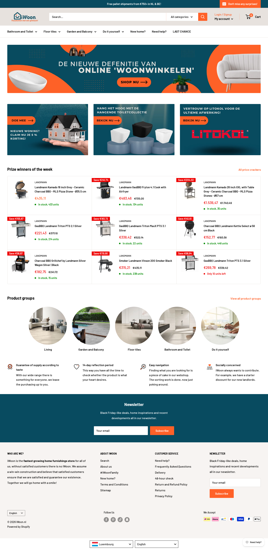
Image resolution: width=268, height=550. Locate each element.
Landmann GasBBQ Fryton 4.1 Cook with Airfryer (142, 189)
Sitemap (105, 490)
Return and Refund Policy (171, 484)
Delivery (160, 472)
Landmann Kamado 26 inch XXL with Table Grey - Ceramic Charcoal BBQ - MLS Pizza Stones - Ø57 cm (229, 191)
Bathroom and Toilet (20, 31)
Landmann (41, 182)
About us (106, 466)
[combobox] (111, 544)
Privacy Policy (163, 496)
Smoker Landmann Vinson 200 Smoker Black (145, 260)
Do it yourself (111, 31)
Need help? (159, 31)
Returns (160, 490)
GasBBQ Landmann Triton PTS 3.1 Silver (227, 260)
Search (104, 460)
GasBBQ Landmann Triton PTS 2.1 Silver (58, 226)
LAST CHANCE (182, 31)
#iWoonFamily (109, 472)
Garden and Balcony (79, 31)
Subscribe (162, 430)
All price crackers (249, 169)
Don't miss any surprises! (242, 3)
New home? (137, 31)
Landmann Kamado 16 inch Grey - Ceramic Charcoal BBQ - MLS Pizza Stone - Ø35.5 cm (60, 189)
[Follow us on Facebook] (106, 519)
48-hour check (164, 478)
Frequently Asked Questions (173, 466)
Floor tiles (50, 31)
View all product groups (245, 298)
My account (222, 18)
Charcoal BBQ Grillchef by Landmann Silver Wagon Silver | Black (60, 263)
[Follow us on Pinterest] (113, 519)
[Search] (202, 17)
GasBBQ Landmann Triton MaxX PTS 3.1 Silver (142, 228)
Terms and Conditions (114, 484)
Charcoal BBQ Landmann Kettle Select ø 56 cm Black (229, 228)
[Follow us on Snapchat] (127, 519)
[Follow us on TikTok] (120, 519)
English (13, 513)
